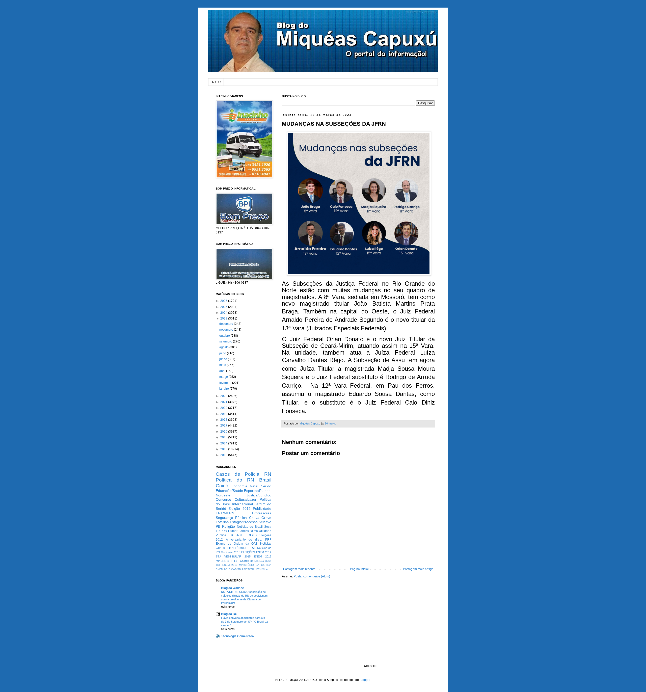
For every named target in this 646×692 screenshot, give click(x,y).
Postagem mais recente (299, 569)
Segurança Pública (231, 518)
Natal (254, 486)
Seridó (266, 486)
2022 (224, 396)
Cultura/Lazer (245, 499)
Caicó (222, 485)
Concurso (223, 499)
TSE (253, 548)
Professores (261, 513)
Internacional (242, 504)
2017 (224, 425)
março (224, 377)
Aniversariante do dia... (244, 539)
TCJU (251, 569)
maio (223, 365)
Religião (228, 526)
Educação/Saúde (229, 491)
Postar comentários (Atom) (312, 576)
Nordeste (223, 495)
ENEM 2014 (263, 552)
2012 (224, 455)
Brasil (265, 480)
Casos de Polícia (237, 474)
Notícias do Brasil (250, 526)
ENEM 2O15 (223, 569)
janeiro (224, 388)
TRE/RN (221, 531)
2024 (224, 312)
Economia (239, 486)
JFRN (230, 548)
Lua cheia (265, 561)
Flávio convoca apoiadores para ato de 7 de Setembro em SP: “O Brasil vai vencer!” (244, 621)
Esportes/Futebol (257, 491)
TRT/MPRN (225, 513)
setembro (226, 341)
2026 (224, 301)
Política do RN (235, 480)
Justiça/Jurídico (259, 495)
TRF (218, 565)
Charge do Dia (249, 560)
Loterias (222, 522)
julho (223, 353)
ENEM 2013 (229, 565)
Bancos (243, 531)
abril (222, 371)
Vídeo (265, 569)
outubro (225, 335)
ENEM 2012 (263, 556)
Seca (267, 526)
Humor (232, 531)
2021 (224, 402)
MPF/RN (221, 560)
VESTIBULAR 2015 (237, 556)
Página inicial (359, 569)
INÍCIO (216, 82)
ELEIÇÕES (248, 552)
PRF (244, 569)
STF (230, 560)
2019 (224, 414)
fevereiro (225, 383)
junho (223, 359)
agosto (224, 347)
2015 (224, 437)
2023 (224, 318)
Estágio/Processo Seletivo (251, 522)
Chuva (254, 518)
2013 (224, 449)
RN (267, 474)
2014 (224, 443)
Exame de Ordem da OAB (237, 543)
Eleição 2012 (239, 509)
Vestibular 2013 (230, 552)
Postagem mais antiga (418, 569)
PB (218, 526)
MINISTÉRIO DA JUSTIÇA (255, 565)
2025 (224, 307)
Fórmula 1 (242, 548)
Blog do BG (229, 614)
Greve (266, 518)
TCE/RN (236, 535)
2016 (224, 431)
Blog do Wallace (232, 588)
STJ (218, 556)
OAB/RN (236, 569)
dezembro (226, 324)
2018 (224, 419)
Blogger (365, 680)
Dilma (254, 531)
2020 (224, 408)
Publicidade (262, 509)
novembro (226, 329)
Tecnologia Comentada (237, 636)
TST (236, 560)
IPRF (267, 539)
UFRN (258, 569)
